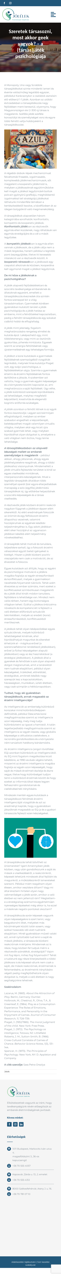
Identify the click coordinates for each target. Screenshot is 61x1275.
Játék (7, 1071)
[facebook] (4, 3)
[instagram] (10, 3)
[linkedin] (21, 1124)
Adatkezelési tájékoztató (23, 1262)
